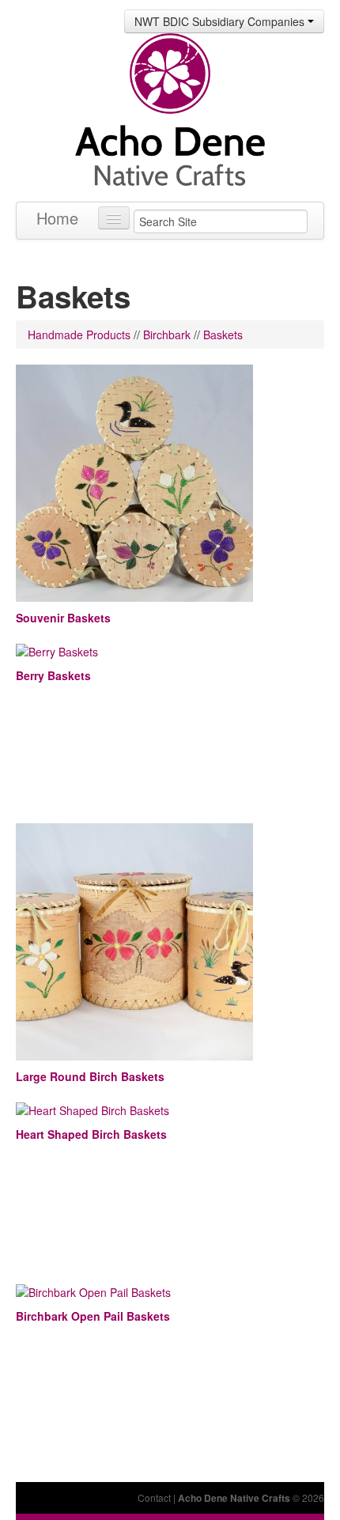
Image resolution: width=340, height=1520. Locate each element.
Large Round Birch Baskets (90, 1076)
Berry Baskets (53, 675)
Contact (154, 1497)
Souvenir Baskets (63, 618)
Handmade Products (79, 334)
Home (57, 217)
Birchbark (167, 334)
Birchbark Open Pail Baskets (93, 1316)
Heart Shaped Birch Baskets (91, 1134)
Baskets (223, 334)
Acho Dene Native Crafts (234, 1498)
